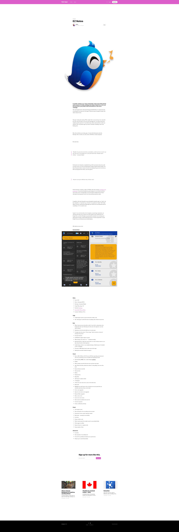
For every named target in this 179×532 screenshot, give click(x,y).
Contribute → (91, 524)
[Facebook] (90, 523)
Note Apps (65, 1)
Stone (77, 24)
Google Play (77, 310)
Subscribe (115, 2)
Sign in (110, 2)
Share (104, 24)
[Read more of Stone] (74, 25)
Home (71, 2)
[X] (88, 523)
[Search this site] (107, 2)
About (75, 2)
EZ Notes (80, 308)
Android (74, 18)
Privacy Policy (83, 310)
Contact (87, 524)
